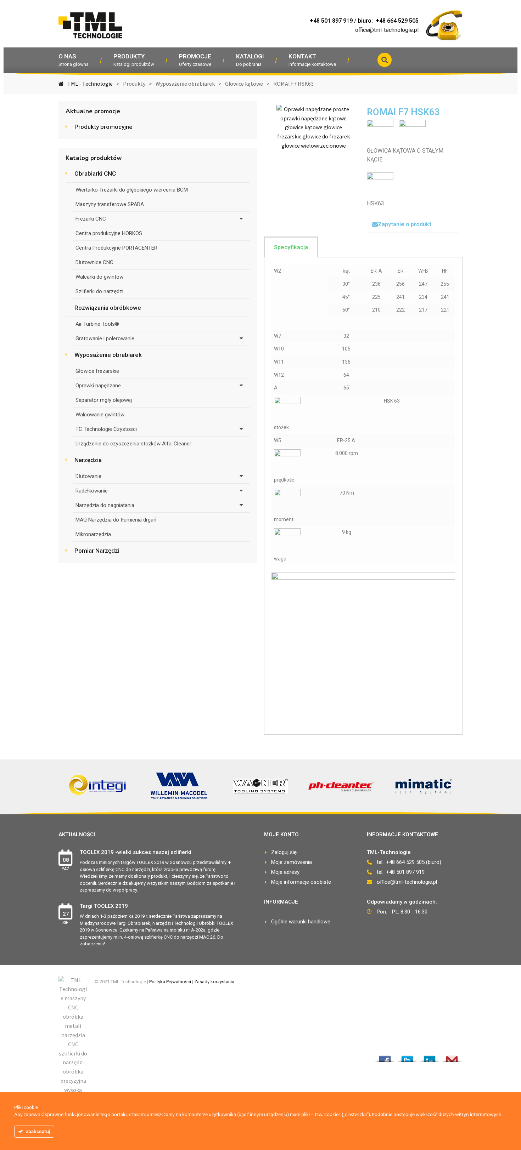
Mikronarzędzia (93, 534)
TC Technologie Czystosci (106, 429)
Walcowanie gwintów (99, 414)
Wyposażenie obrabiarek (108, 354)
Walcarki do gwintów (99, 277)
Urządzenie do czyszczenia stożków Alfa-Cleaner (133, 443)
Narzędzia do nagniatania (104, 505)
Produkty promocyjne (103, 126)
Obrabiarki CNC (95, 173)
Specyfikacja (291, 247)
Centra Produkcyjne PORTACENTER (116, 248)
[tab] (413, 224)
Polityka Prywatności (170, 981)
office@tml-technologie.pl (387, 30)
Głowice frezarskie (97, 371)
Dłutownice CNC (94, 262)
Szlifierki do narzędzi (99, 291)
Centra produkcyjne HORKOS (108, 233)
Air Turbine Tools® (97, 324)
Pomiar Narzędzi (96, 550)
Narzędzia (88, 459)
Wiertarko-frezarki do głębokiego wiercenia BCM (131, 190)
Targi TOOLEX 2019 (104, 906)
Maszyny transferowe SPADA (109, 204)
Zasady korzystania (214, 981)
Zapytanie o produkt (404, 224)
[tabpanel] (363, 496)
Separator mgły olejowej (103, 400)
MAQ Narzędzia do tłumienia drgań (115, 520)
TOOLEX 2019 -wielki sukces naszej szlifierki (135, 852)
